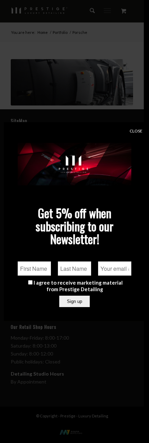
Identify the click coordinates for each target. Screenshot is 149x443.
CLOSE (136, 130)
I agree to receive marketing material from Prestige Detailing (78, 285)
